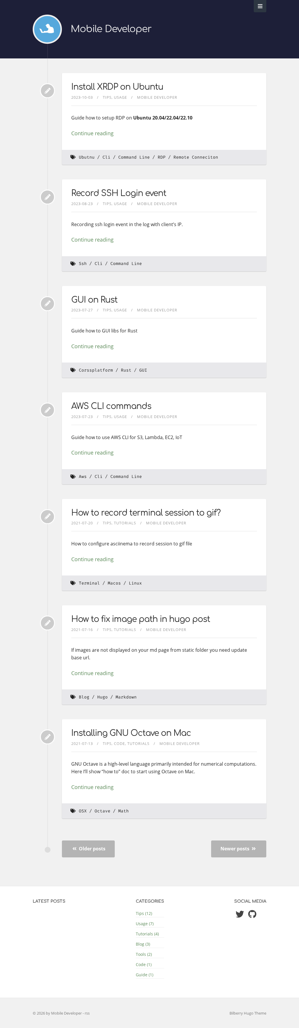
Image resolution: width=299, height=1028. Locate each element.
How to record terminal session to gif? (145, 513)
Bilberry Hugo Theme (248, 1013)
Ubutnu (87, 157)
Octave (102, 811)
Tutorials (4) (147, 934)
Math (123, 811)
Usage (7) (145, 923)
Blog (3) (143, 944)
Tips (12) (144, 913)
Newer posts (235, 848)
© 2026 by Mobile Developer (58, 1013)
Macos (114, 583)
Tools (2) (144, 954)
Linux (135, 583)
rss (87, 1013)
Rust (126, 370)
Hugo (102, 697)
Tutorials (125, 523)
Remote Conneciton (195, 157)
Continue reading (92, 133)
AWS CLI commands (111, 406)
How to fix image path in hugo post (140, 619)
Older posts (91, 848)
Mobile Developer (111, 29)
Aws (83, 476)
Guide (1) (144, 974)
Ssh (83, 263)
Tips (107, 97)
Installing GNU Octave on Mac (131, 733)
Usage (120, 97)
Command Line (134, 157)
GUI (143, 370)
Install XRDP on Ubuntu (117, 87)
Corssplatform (96, 370)
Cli (106, 157)
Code (119, 743)
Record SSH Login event (118, 193)
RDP (162, 157)
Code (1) (144, 964)
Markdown (126, 697)
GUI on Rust (94, 300)
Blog (84, 697)
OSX (83, 811)
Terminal (89, 583)
